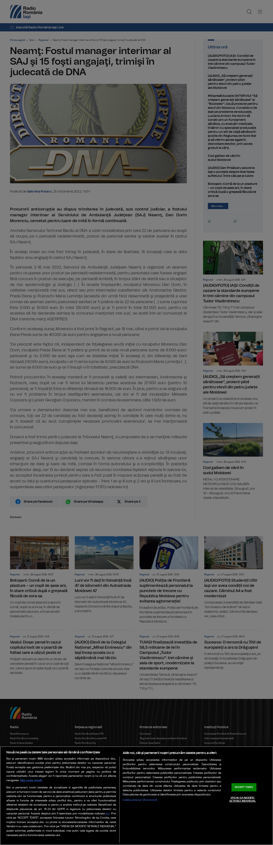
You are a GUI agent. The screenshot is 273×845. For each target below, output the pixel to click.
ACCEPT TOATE (244, 787)
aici (108, 813)
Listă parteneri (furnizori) (140, 799)
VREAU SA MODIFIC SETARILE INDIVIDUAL (242, 799)
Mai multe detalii (31, 780)
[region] (136, 795)
